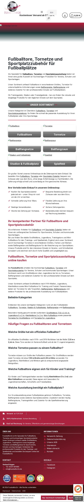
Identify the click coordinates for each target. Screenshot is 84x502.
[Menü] (41, 12)
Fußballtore (40, 111)
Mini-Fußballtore (50, 315)
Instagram (51, 468)
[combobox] (52, 12)
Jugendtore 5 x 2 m (16, 315)
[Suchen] (48, 18)
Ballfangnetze (46, 87)
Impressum (51, 445)
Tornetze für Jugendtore (44, 318)
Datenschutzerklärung (56, 439)
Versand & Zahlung (55, 436)
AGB (23, 491)
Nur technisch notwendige (53, 498)
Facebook (51, 465)
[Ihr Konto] (65, 15)
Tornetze (50, 111)
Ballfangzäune (59, 87)
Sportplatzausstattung (17, 113)
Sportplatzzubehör (16, 270)
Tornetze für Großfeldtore (19, 318)
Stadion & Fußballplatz (36, 307)
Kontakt (50, 451)
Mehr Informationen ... (10, 500)
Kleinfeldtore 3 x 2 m (34, 315)
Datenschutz (16, 491)
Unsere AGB (52, 442)
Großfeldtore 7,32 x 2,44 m (57, 313)
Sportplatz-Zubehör (51, 176)
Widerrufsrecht (53, 448)
